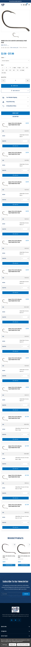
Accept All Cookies (23, 644)
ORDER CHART (15, 113)
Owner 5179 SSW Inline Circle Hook (24, 556)
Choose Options (9, 565)
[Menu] (29, 4)
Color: (3, 57)
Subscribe (26, 594)
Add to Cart (16, 146)
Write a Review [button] (23, 48)
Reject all (12, 644)
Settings (4, 644)
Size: (3, 65)
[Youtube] (15, 620)
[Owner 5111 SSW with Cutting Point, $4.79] (9, 549)
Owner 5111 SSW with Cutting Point (9, 556)
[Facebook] (11, 620)
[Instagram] (19, 620)
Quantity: (3, 77)
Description (15, 117)
